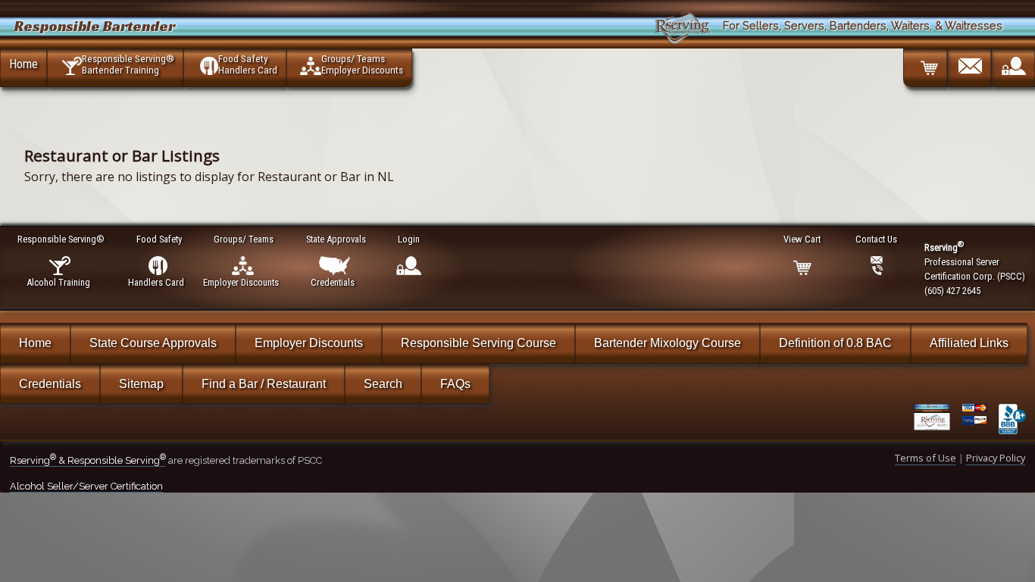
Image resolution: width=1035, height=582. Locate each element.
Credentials (50, 383)
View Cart (802, 239)
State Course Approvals (153, 342)
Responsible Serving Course (478, 342)
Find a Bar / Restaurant (264, 383)
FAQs (455, 383)
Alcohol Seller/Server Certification (86, 486)
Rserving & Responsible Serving (88, 460)
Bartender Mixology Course (667, 342)
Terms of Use (925, 458)
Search (383, 383)
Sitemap (141, 383)
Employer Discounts (309, 342)
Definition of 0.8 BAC (835, 342)
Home (23, 63)
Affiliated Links (969, 342)
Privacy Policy (995, 458)
